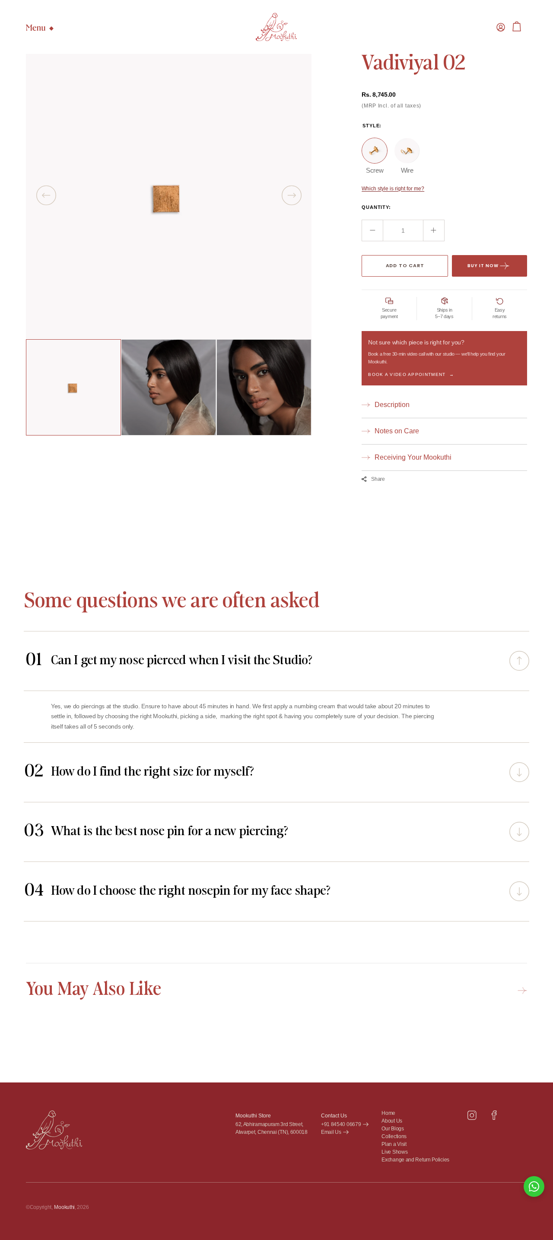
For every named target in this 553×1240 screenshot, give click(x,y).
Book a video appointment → (411, 374)
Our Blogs (392, 1129)
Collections (394, 1136)
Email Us (331, 1132)
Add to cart (405, 265)
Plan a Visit (393, 1144)
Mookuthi (64, 1207)
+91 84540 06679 (341, 1124)
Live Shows (394, 1152)
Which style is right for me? (393, 189)
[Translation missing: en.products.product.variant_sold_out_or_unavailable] (375, 151)
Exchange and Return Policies (415, 1160)
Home (388, 1113)
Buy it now (483, 265)
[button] (500, 27)
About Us (391, 1121)
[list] (168, 196)
